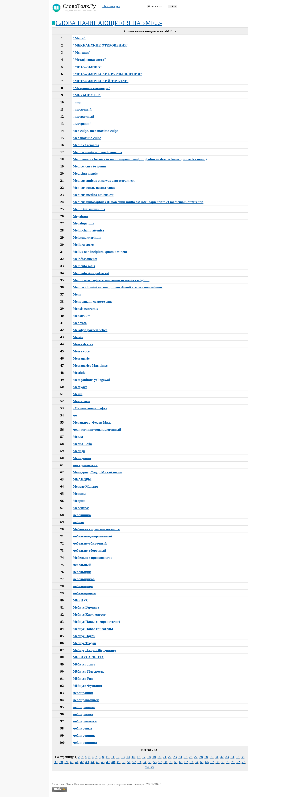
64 (196, 762)
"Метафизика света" (89, 59)
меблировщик (84, 735)
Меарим (79, 493)
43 (87, 762)
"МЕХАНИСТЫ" (87, 95)
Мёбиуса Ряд (83, 678)
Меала (78, 436)
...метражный (83, 116)
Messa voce (81, 351)
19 (154, 757)
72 (238, 762)
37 (56, 762)
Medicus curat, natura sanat (94, 187)
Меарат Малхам (85, 486)
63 (191, 762)
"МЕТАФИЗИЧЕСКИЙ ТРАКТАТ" (100, 81)
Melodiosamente (85, 259)
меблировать (83, 714)
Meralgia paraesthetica (90, 330)
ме (75, 415)
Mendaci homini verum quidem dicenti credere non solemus (117, 287)
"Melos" (79, 38)
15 (133, 757)
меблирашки (83, 693)
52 (134, 762)
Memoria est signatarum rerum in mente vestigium (111, 280)
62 (186, 762)
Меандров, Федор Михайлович (97, 472)
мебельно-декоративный (92, 536)
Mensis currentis (85, 308)
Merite (78, 337)
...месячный (82, 109)
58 (165, 762)
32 (222, 757)
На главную (111, 6)
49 (118, 762)
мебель (78, 522)
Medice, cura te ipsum (89, 166)
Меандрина (82, 458)
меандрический (85, 465)
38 (61, 762)
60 (175, 762)
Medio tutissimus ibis (89, 209)
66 (207, 762)
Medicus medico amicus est (93, 195)
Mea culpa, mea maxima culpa (95, 131)
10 (107, 757)
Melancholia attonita (88, 230)
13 (123, 757)
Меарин (79, 501)
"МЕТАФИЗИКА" (87, 67)
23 (175, 757)
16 (138, 757)
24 (180, 757)
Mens (77, 294)
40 (71, 762)
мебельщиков (84, 579)
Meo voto (80, 323)
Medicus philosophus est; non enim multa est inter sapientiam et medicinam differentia (138, 202)
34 (232, 757)
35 (237, 757)
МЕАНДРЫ (82, 479)
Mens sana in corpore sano (92, 301)
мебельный (82, 565)
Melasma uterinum (87, 237)
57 (160, 762)
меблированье (84, 707)
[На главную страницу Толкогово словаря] (74, 11)
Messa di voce (83, 344)
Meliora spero (83, 244)
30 (211, 757)
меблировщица (85, 742)
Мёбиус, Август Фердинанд (94, 650)
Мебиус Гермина (86, 607)
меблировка (82, 728)
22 (170, 757)
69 (222, 762)
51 (129, 762)
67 (212, 762)
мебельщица (83, 586)
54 (144, 762)
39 (66, 762)
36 (242, 757)
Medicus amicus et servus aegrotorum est (104, 180)
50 (123, 762)
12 (117, 757)
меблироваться (85, 721)
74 (147, 767)
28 (201, 757)
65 (201, 762)
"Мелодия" (82, 52)
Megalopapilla (83, 223)
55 (149, 762)
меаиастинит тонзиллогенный (97, 429)
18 (149, 757)
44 (92, 762)
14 (128, 757)
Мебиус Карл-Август (89, 614)
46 (103, 762)
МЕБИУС (80, 600)
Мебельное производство (92, 557)
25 (185, 757)
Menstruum (81, 316)
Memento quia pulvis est (91, 273)
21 (164, 757)
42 (82, 762)
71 (233, 762)
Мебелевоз (81, 508)
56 (155, 762)
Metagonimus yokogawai (91, 380)
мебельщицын (84, 593)
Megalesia (80, 216)
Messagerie (81, 358)
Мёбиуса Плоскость (88, 671)
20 (159, 757)
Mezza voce (81, 401)
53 (139, 762)
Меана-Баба (82, 444)
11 (112, 757)
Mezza (77, 394)
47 (108, 762)
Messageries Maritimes (90, 365)
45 (97, 762)
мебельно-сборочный (89, 550)
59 (170, 762)
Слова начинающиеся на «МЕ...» (109, 23)
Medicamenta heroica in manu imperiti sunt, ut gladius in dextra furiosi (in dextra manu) (140, 159)
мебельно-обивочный (90, 543)
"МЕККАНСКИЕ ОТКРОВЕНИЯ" (100, 45)
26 (190, 757)
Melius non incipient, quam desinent (100, 252)
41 (76, 762)
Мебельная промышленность (96, 529)
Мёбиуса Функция (87, 686)
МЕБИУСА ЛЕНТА (88, 657)
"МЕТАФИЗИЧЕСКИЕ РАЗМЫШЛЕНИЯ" (107, 74)
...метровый (82, 123)
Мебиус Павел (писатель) (93, 629)
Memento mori (84, 266)
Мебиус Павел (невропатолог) (96, 621)
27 (196, 757)
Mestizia (79, 372)
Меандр (79, 451)
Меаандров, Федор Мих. (92, 422)
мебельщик (82, 572)
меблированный (86, 700)
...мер (77, 102)
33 (227, 757)
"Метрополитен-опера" (91, 88)
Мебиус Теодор (84, 643)
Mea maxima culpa (87, 138)
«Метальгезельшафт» (90, 408)
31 (216, 757)
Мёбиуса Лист (84, 664)
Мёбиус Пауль (84, 636)
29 (206, 757)
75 (152, 767)
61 (181, 762)
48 (113, 762)
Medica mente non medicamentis (97, 152)
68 (217, 762)
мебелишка (82, 515)
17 (143, 757)
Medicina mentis (85, 173)
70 (228, 762)
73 (243, 762)
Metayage (80, 387)
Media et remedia (86, 145)
